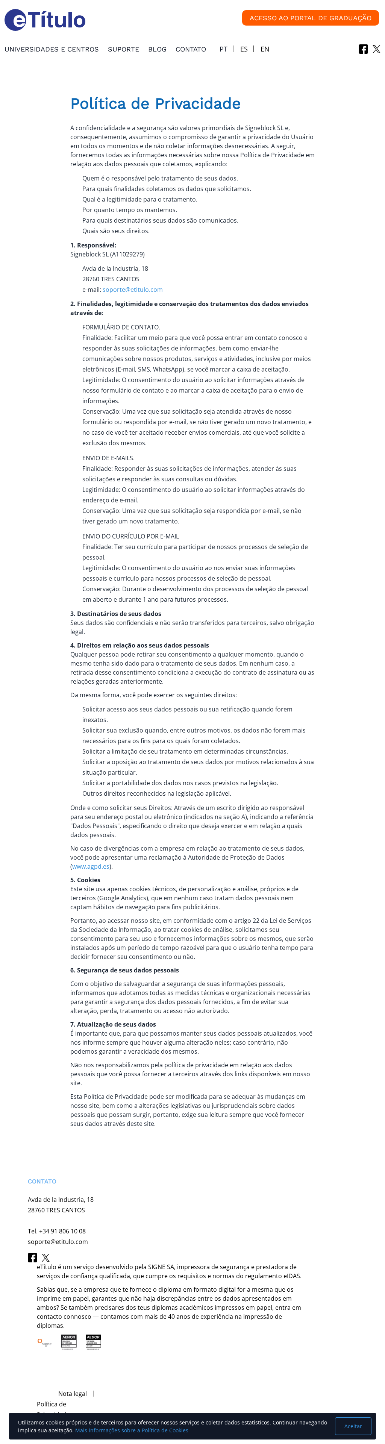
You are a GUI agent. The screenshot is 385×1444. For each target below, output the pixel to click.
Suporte (123, 49)
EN (265, 48)
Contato (191, 49)
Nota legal (72, 1393)
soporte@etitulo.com (133, 289)
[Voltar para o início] (16, 1399)
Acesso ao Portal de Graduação (310, 18)
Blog (157, 49)
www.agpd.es (90, 866)
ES (244, 48)
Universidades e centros (52, 49)
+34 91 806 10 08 (62, 1231)
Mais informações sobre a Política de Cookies (131, 1430)
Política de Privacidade (53, 1409)
